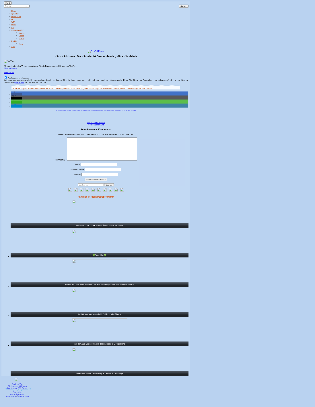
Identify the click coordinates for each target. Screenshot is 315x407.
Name (77, 164)
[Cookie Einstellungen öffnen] (172, 405)
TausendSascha (90, 110)
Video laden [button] (9, 72)
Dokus (21, 38)
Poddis (14, 41)
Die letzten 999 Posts (17, 388)
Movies (21, 33)
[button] (16, 94)
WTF (13, 22)
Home (13, 11)
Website (77, 174)
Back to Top (17, 384)
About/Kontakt (17, 394)
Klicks (133, 110)
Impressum (11, 396)
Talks (21, 44)
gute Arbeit (19, 82)
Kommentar (61, 160)
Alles (13, 47)
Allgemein (99, 110)
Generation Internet (113, 110)
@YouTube (16, 17)
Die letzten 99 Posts (17, 386)
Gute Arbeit (126, 110)
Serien (21, 36)
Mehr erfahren (10, 68)
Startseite (17, 392)
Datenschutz (23, 396)
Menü (7, 3)
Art (12, 27)
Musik (13, 25)
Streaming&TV (17, 30)
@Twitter (14, 14)
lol (12, 19)
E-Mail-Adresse (77, 169)
